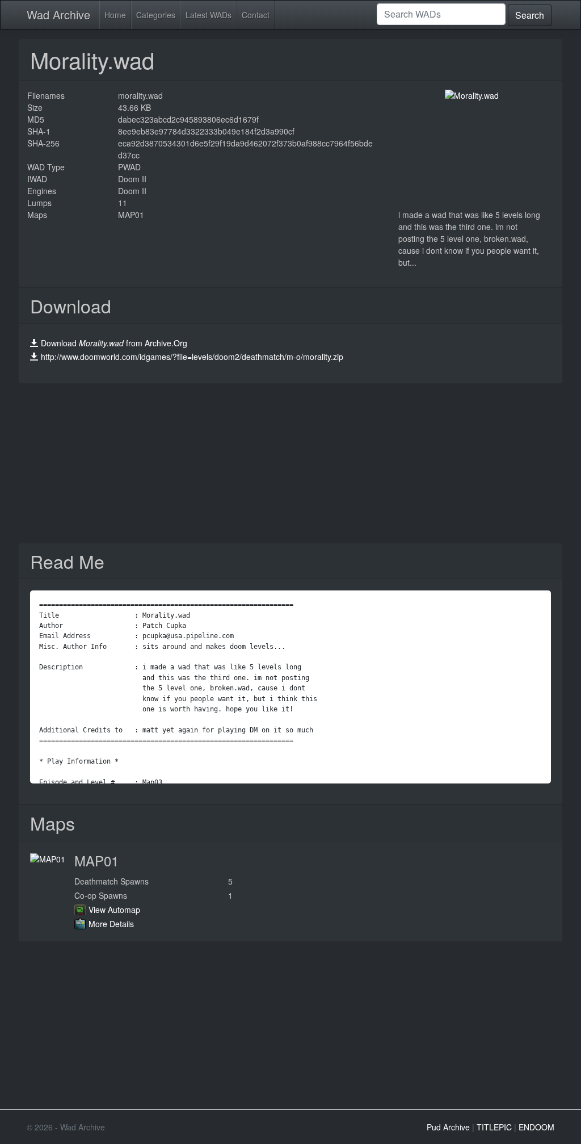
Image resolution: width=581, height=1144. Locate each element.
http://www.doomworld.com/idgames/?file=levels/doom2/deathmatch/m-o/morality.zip (192, 356)
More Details (111, 923)
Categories (155, 14)
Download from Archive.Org (114, 343)
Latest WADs (208, 14)
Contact (256, 14)
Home (115, 14)
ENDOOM (536, 1127)
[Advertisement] (290, 463)
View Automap (114, 909)
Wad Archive (58, 14)
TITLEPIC (494, 1127)
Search (529, 15)
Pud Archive (448, 1127)
